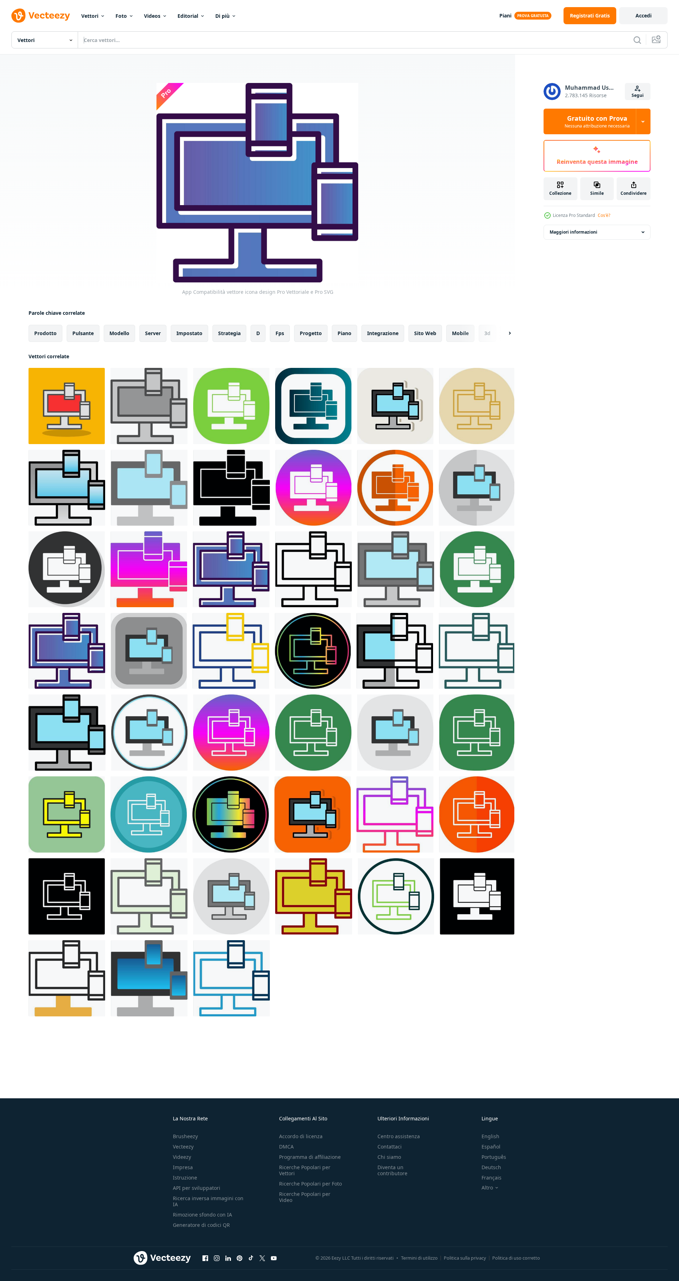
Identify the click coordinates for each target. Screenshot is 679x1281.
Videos (152, 15)
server (153, 333)
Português (494, 1157)
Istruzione (185, 1177)
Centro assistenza (398, 1136)
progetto (311, 333)
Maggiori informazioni (573, 232)
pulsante (83, 333)
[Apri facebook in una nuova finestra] (205, 1258)
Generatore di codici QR (201, 1225)
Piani (505, 15)
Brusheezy (185, 1136)
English (490, 1136)
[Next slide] (503, 333)
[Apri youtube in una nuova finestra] (274, 1258)
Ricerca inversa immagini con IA (208, 1201)
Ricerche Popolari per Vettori (304, 1170)
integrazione (382, 333)
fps (280, 333)
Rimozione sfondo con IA (202, 1214)
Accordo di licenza (301, 1136)
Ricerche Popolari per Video (304, 1197)
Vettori (89, 15)
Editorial (188, 15)
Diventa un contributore (392, 1170)
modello (119, 333)
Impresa (183, 1167)
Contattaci (389, 1146)
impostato (189, 333)
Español (491, 1146)
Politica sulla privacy (465, 1258)
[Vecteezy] (40, 16)
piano (344, 333)
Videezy (182, 1157)
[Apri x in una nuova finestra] (262, 1258)
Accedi (644, 15)
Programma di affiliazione (310, 1157)
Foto (121, 15)
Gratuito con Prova (597, 121)
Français (491, 1177)
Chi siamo (389, 1157)
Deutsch (491, 1167)
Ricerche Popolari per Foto (310, 1183)
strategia (229, 333)
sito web (425, 333)
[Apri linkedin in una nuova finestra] (228, 1258)
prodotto (45, 333)
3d (487, 333)
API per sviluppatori (196, 1187)
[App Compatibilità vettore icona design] (67, 406)
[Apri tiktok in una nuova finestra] (251, 1258)
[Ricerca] (637, 40)
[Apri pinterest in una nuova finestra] (239, 1258)
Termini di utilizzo (419, 1258)
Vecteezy (183, 1146)
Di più (222, 15)
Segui (638, 95)
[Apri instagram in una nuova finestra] (217, 1258)
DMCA (286, 1146)
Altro (487, 1188)
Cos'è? (604, 215)
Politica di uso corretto (516, 1258)
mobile (460, 333)
